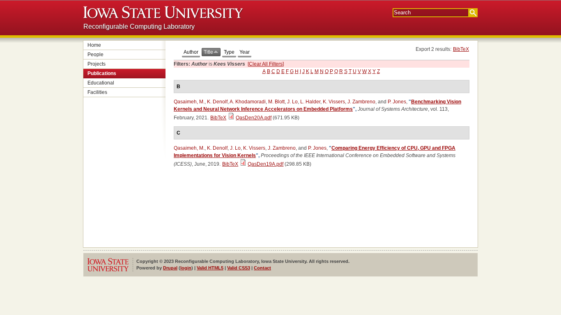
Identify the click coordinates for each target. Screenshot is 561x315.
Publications (101, 73)
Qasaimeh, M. (189, 102)
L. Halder (310, 102)
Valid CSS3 (238, 267)
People (95, 54)
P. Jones (397, 102)
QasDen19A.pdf (265, 164)
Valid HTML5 (210, 267)
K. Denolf (217, 102)
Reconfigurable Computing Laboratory (139, 26)
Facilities (97, 92)
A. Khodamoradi (248, 102)
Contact (262, 267)
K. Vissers (334, 102)
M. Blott (276, 102)
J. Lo (292, 102)
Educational (100, 83)
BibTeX (461, 49)
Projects (96, 64)
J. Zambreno (361, 102)
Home (94, 45)
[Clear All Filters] (266, 64)
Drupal (170, 267)
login (185, 267)
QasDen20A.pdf (253, 118)
